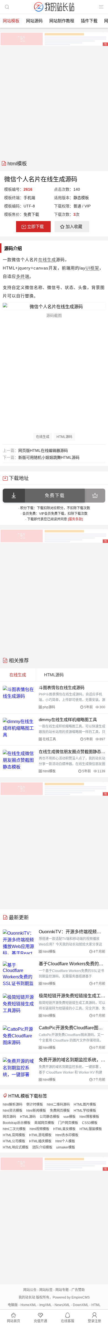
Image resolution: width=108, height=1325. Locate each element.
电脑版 (13, 1305)
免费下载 (55, 495)
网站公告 (30, 1290)
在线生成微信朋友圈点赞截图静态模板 (72, 751)
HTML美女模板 (64, 1129)
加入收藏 (74, 226)
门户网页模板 (68, 1123)
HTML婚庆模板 (40, 1141)
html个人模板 (65, 1141)
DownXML (81, 1305)
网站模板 (11, 20)
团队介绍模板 (42, 1147)
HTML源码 (64, 437)
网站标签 (46, 1290)
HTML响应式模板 (16, 1147)
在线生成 (47, 259)
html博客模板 (89, 1117)
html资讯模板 (12, 1111)
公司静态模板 (50, 1117)
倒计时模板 (34, 1104)
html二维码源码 (58, 1104)
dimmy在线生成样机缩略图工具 (68, 719)
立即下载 (35, 226)
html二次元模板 (14, 1129)
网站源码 (34, 20)
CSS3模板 (89, 1123)
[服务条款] (75, 519)
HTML (96, 1305)
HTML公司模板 (14, 1141)
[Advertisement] (54, 101)
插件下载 (89, 20)
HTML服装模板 (90, 1129)
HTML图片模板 (85, 1104)
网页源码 (9, 1117)
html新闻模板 (36, 1111)
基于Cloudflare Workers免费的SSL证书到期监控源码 (72, 963)
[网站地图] (101, 7)
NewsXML (62, 1305)
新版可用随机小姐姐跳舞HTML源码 (48, 457)
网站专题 (62, 1290)
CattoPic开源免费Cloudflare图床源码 (72, 1027)
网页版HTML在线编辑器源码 (43, 450)
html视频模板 (39, 1129)
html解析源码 (12, 1104)
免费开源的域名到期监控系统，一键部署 (72, 1059)
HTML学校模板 (85, 1111)
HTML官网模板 (14, 1135)
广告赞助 (78, 1290)
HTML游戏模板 (40, 1135)
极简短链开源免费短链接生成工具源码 (72, 995)
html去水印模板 (66, 1135)
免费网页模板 (60, 1111)
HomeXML (28, 1305)
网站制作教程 (61, 20)
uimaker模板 (65, 1147)
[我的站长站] (54, 12)
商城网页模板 (44, 1123)
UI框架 (92, 268)
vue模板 (69, 1117)
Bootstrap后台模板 (16, 1123)
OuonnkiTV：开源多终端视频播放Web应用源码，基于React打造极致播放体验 (72, 931)
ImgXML (45, 1305)
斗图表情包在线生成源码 (61, 687)
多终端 (22, 276)
